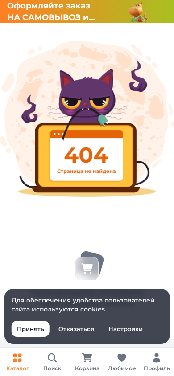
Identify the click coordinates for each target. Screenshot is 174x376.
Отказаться (76, 328)
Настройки (125, 328)
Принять (30, 328)
